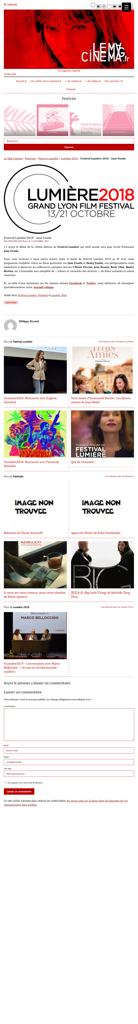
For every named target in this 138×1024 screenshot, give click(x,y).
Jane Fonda (11, 302)
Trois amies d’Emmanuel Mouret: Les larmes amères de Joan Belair (101, 400)
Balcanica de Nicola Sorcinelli (23, 533)
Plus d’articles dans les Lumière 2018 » (117, 607)
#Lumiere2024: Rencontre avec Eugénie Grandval (30, 400)
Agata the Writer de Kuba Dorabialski (95, 533)
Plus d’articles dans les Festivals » (119, 476)
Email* (6, 757)
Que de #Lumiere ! (83, 462)
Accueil (20, 81)
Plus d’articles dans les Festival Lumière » (116, 341)
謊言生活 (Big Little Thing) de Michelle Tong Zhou (100, 595)
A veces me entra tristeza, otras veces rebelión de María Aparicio (34, 595)
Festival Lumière (48, 158)
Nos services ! (112, 81)
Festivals (30, 158)
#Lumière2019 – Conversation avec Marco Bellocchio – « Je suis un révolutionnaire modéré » (32, 667)
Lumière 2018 (69, 158)
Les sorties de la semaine (44, 81)
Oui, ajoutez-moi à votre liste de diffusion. (25, 782)
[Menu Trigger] (126, 7)
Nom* (6, 745)
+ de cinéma (72, 81)
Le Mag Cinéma (13, 158)
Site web (7, 768)
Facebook (75, 283)
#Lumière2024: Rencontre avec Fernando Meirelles (31, 464)
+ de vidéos (91, 81)
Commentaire (9, 706)
